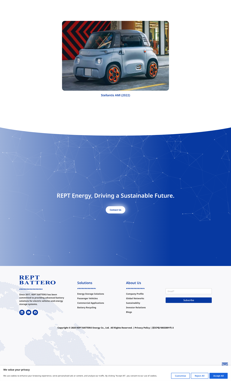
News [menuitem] (158, 6)
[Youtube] (28, 312)
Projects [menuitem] (107, 6)
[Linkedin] (22, 312)
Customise (180, 375)
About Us (133, 282)
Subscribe (188, 300)
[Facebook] (35, 312)
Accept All (218, 375)
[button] (198, 7)
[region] (115, 373)
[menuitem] (81, 7)
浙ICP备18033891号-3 (163, 327)
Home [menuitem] (69, 6)
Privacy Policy (142, 327)
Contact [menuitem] (169, 6)
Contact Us (115, 209)
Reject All (200, 375)
